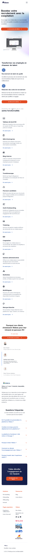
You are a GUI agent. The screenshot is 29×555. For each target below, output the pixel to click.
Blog (17, 494)
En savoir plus (14, 334)
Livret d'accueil (6, 514)
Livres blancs (19, 497)
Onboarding (6, 497)
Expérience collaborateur (6, 511)
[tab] (14, 346)
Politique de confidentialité (15, 551)
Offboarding (6, 499)
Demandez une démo (19, 513)
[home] (5, 2)
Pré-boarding (6, 494)
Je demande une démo (14, 337)
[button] (26, 2)
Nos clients (18, 510)
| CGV (5, 551)
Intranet (5, 502)
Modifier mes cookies (10, 548)
